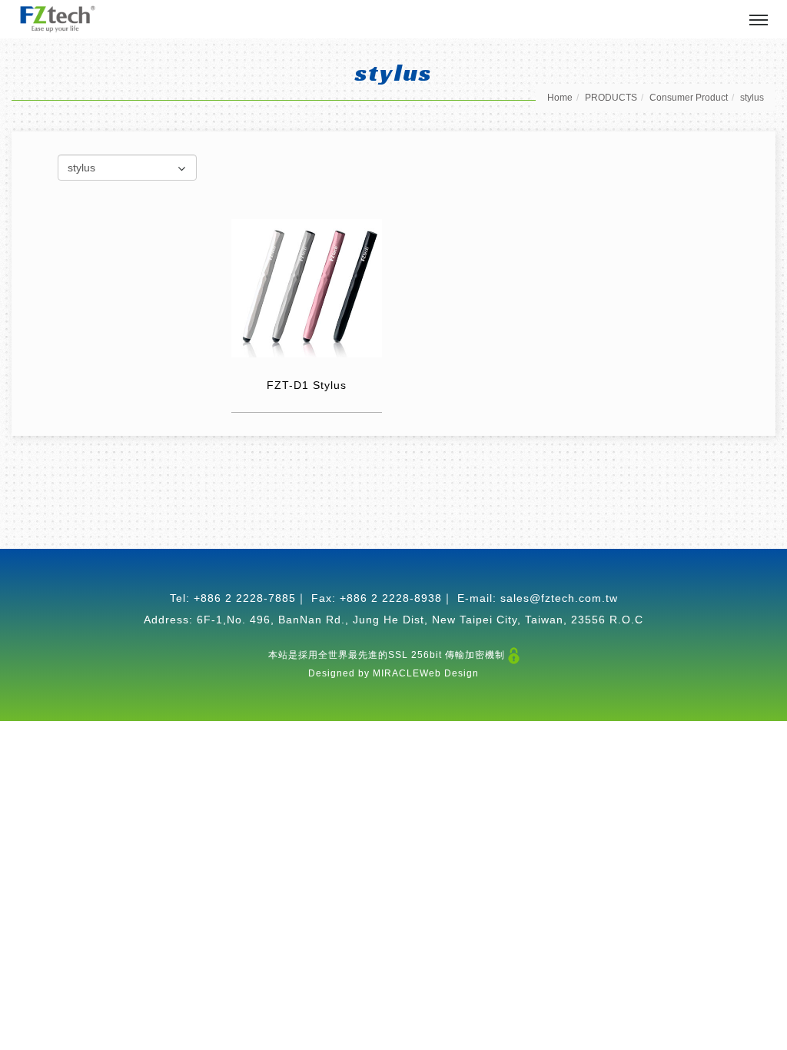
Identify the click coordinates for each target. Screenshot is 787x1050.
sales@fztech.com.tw (559, 598)
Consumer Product (688, 97)
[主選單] (758, 21)
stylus (752, 97)
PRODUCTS (611, 97)
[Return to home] (57, 19)
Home (560, 97)
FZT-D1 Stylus (307, 385)
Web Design (449, 673)
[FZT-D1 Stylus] (306, 287)
